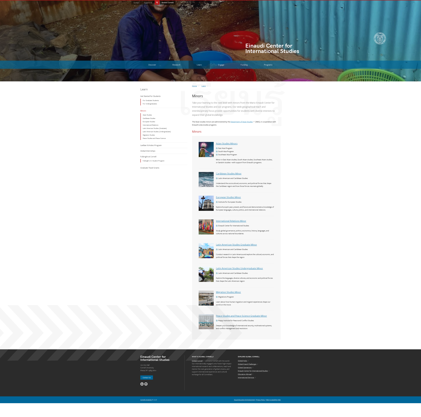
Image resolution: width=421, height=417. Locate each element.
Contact (136, 2)
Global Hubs (242, 360)
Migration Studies (149, 135)
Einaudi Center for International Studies (253, 371)
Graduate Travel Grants (149, 167)
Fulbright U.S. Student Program (153, 160)
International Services (246, 377)
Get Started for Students (150, 96)
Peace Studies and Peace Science (154, 138)
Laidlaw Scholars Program (151, 145)
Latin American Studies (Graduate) (155, 128)
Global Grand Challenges (247, 364)
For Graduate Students (151, 100)
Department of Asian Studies (242, 121)
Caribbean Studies (149, 118)
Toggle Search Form (157, 2)
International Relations (150, 125)
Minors (143, 110)
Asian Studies (147, 115)
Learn (144, 89)
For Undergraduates (150, 103)
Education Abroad (245, 374)
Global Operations (245, 367)
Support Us (148, 2)
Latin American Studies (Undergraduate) (157, 131)
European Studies (149, 121)
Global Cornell (168, 3)
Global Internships (147, 150)
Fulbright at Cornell (148, 156)
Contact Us (147, 378)
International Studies (272, 49)
